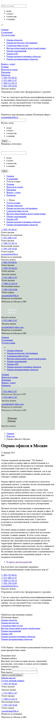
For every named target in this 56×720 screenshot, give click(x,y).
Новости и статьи (9, 69)
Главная (4, 29)
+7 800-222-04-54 (9, 83)
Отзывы (5, 66)
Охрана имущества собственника (22, 42)
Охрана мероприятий (16, 51)
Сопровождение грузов (17, 45)
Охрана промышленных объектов (22, 59)
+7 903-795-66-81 (9, 77)
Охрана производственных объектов (24, 56)
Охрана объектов (14, 40)
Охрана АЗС (12, 53)
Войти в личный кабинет (12, 675)
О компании (7, 32)
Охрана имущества (10, 623)
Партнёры (5, 72)
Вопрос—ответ (8, 64)
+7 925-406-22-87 (9, 80)
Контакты (5, 75)
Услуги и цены (8, 35)
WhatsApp (12, 309)
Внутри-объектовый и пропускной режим (26, 48)
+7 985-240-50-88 (9, 86)
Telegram (11, 312)
